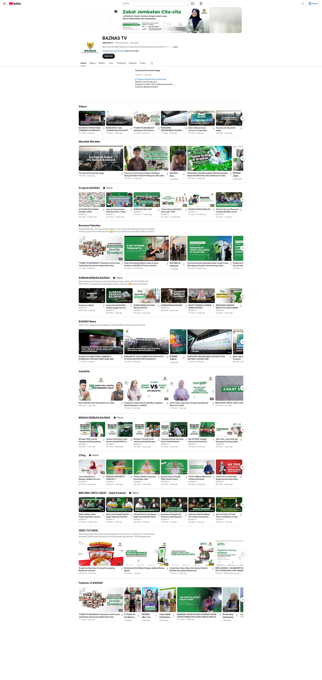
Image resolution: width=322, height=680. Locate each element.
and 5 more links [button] (132, 51)
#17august (139, 79)
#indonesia (161, 79)
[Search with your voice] (201, 3)
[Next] (242, 118)
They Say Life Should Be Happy (147, 70)
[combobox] (155, 3)
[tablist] (161, 63)
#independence (150, 79)
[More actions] (103, 128)
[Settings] (303, 3)
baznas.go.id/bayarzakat (114, 51)
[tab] (83, 63)
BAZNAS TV (83, 214)
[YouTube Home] (15, 3)
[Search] (192, 3)
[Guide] (4, 3)
